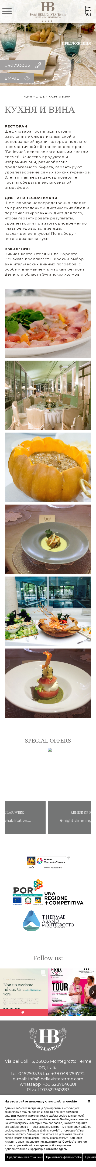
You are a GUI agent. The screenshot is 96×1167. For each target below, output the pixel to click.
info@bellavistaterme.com (55, 1079)
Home (28, 96)
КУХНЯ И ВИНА (59, 96)
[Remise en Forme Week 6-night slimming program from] (48, 833)
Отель (40, 96)
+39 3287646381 (59, 1084)
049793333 (30, 1073)
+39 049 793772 (68, 1073)
